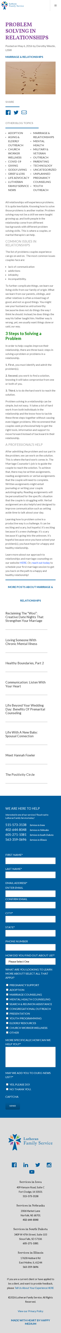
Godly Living (17, 169)
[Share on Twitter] (16, 113)
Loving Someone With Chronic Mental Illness (21, 642)
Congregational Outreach (30, 1008)
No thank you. (20, 1089)
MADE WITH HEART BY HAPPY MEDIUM (30, 1322)
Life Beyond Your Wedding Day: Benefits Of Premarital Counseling (25, 709)
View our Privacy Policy (30, 1311)
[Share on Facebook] (8, 113)
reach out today (41, 562)
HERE (23, 562)
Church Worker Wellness (15, 153)
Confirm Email (16, 899)
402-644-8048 (15, 830)
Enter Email (14, 887)
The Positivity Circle (20, 774)
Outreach (40, 157)
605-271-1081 (15, 834)
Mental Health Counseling (29, 999)
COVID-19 (14, 161)
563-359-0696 (15, 839)
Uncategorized (44, 169)
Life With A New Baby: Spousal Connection (21, 734)
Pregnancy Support (24, 985)
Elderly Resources (22, 1023)
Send (12, 1106)
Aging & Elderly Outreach (15, 141)
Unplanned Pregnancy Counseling (42, 177)
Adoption (15, 133)
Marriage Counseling (25, 994)
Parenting (41, 161)
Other (14, 1032)
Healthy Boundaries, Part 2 (24, 663)
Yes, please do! (19, 1084)
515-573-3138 (15, 825)
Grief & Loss (16, 173)
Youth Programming (25, 1018)
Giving (13, 165)
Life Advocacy (18, 177)
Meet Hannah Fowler (20, 755)
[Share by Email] (24, 113)
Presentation (19, 1013)
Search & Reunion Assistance (30, 1004)
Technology (42, 165)
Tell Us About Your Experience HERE (34, 1288)
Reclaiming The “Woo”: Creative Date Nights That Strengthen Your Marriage (24, 617)
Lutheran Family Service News (18, 186)
